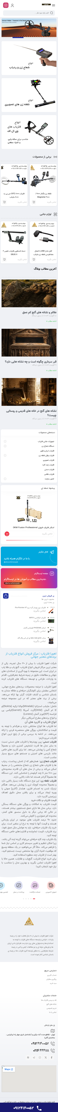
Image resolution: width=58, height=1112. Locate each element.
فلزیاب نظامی (49, 474)
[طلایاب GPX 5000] (29, 28)
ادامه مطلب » (51, 321)
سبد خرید (53, 983)
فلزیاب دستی (49, 469)
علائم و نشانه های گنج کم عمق (39, 312)
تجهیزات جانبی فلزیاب (46, 441)
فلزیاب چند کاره (48, 465)
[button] (34, 898)
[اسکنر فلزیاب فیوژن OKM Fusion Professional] (29, 509)
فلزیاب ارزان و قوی (47, 450)
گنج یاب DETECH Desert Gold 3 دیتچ (18, 37)
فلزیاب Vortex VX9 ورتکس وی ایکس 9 (50, 37)
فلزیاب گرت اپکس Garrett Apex (29, 37)
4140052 (40, 1043)
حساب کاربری (51, 975)
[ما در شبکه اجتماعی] (6, 5)
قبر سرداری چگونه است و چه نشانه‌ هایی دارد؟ (30, 362)
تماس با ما (52, 1012)
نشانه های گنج (51, 1004)
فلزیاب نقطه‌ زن (48, 781)
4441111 (41, 1050)
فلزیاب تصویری (48, 460)
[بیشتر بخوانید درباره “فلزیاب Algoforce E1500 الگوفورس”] (4, 202)
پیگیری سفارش (51, 979)
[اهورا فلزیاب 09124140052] (46, 5)
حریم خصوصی (51, 1008)
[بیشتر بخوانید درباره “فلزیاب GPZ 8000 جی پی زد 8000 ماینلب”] (33, 202)
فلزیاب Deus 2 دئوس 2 (39, 37)
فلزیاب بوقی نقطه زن (46, 455)
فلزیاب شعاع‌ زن (48, 761)
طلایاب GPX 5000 (7, 37)
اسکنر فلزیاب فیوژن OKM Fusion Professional (33, 527)
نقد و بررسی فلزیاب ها (48, 1000)
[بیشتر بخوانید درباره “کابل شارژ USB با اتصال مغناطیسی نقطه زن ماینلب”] (33, 259)
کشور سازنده (49, 479)
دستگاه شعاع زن (48, 446)
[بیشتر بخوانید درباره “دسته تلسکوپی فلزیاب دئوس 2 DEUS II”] (4, 259)
